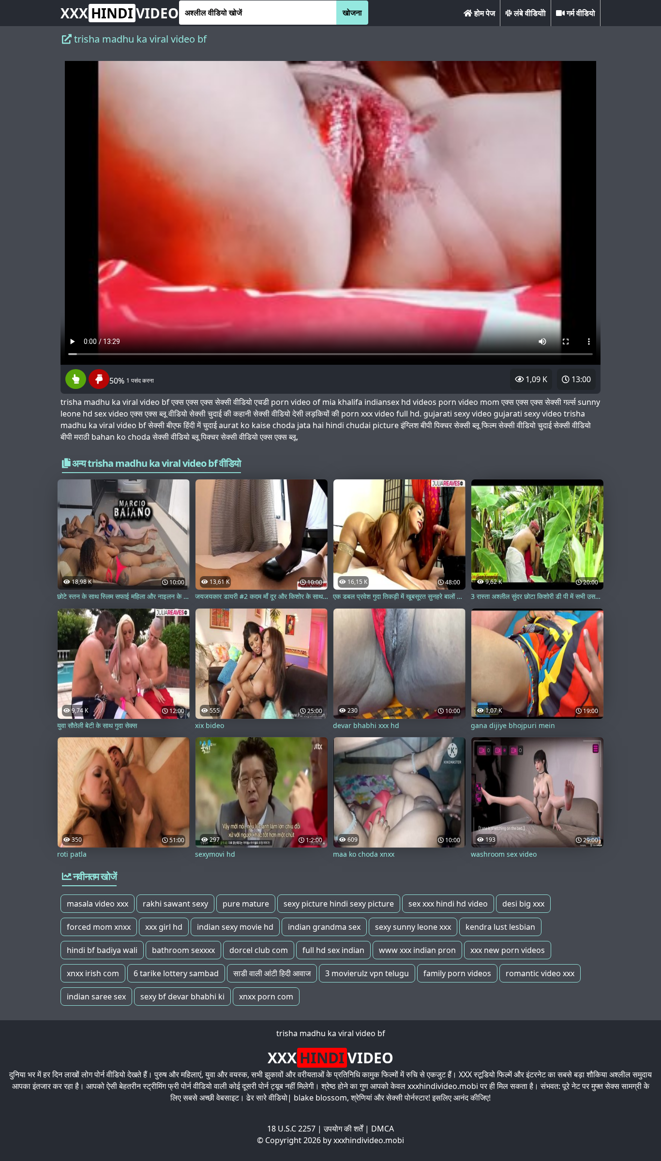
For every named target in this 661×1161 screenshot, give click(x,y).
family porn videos (457, 973)
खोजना (352, 12)
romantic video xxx (540, 973)
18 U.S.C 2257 (291, 1128)
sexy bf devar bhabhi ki (182, 996)
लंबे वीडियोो (529, 13)
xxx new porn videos (507, 950)
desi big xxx (523, 903)
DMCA (382, 1128)
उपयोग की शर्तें (343, 1128)
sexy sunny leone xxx (413, 927)
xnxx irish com (93, 973)
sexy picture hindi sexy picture (339, 903)
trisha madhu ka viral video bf (330, 1033)
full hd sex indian (333, 950)
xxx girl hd (163, 927)
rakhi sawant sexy (175, 903)
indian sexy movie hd (235, 927)
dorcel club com (258, 950)
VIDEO (119, 13)
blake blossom (320, 1097)
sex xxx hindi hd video (448, 903)
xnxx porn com (266, 996)
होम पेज (483, 13)
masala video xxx (97, 903)
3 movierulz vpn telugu (367, 973)
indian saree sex (96, 996)
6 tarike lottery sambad (176, 973)
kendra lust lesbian (500, 927)
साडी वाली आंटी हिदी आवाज (272, 973)
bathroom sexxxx (183, 950)
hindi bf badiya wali (102, 950)
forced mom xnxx (99, 927)
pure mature (246, 903)
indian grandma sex (324, 927)
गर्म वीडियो (580, 13)
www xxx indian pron (417, 950)
